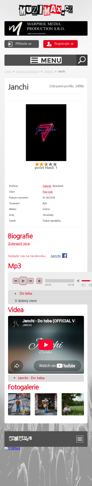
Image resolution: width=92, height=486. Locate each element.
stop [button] (39, 281)
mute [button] (79, 280)
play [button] (23, 280)
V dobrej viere (26, 301)
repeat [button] (83, 285)
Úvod (7, 71)
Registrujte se (64, 43)
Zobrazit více (19, 243)
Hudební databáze (27, 71)
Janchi (55, 256)
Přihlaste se (23, 43)
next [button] (31, 281)
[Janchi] (46, 160)
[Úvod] (46, 19)
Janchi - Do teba (29, 378)
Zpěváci (48, 71)
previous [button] (16, 281)
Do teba (26, 293)
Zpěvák (47, 186)
